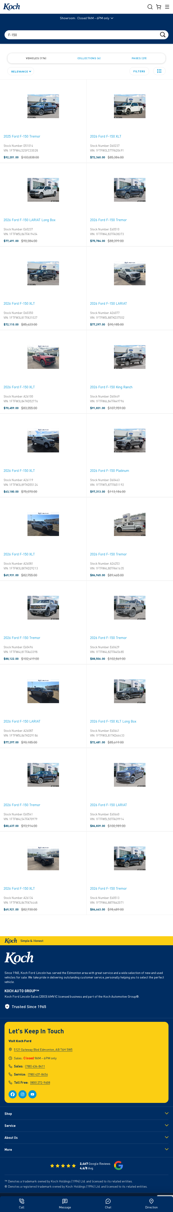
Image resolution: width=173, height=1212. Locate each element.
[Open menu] (167, 6)
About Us (11, 1137)
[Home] (11, 6)
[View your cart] (158, 6)
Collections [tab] (88, 58)
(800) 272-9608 (40, 1082)
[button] (159, 71)
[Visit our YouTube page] (32, 1094)
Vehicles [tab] (35, 58)
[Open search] (150, 6)
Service (10, 1126)
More (8, 1149)
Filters (139, 71)
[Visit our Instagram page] (22, 1094)
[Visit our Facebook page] (13, 1094)
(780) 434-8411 (35, 1066)
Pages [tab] (139, 58)
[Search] (163, 34)
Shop (8, 1114)
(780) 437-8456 (38, 1074)
